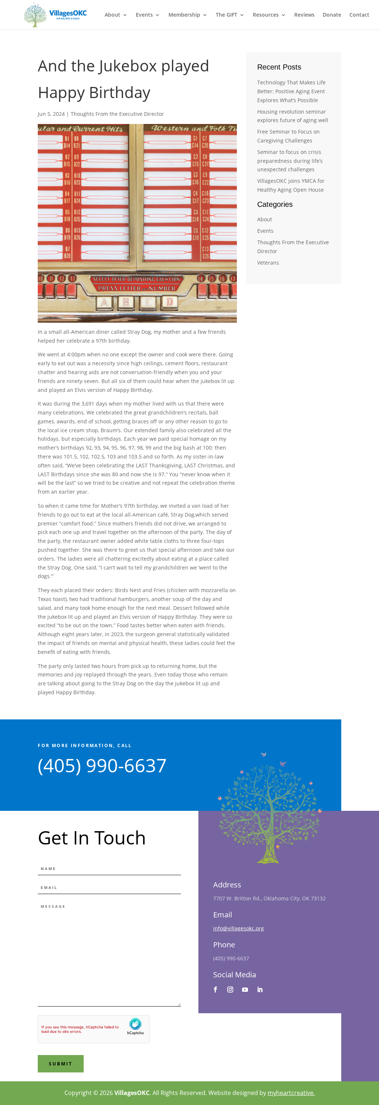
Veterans (268, 262)
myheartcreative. (291, 1093)
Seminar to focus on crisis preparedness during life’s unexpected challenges (290, 160)
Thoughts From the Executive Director (117, 113)
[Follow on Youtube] (245, 989)
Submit (61, 1064)
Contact (359, 15)
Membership (184, 15)
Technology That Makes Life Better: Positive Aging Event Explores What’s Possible (291, 91)
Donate (332, 15)
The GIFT (226, 15)
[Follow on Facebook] (215, 989)
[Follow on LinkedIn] (260, 989)
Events (144, 15)
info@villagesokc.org (238, 928)
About (112, 15)
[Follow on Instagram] (230, 989)
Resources (266, 15)
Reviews (304, 15)
